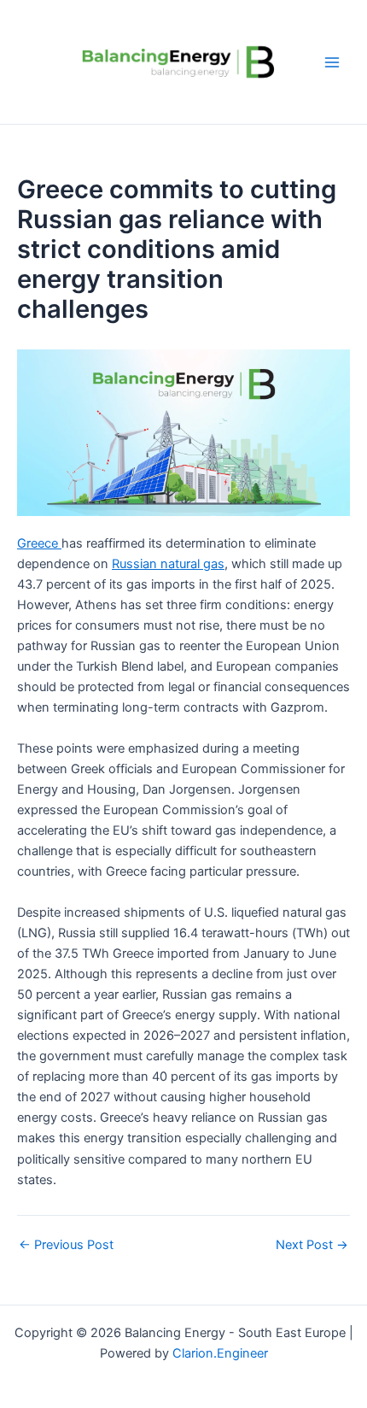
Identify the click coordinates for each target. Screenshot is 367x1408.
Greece (39, 543)
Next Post (312, 1245)
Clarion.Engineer (220, 1353)
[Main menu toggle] (332, 62)
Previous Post (66, 1245)
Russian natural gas (168, 564)
